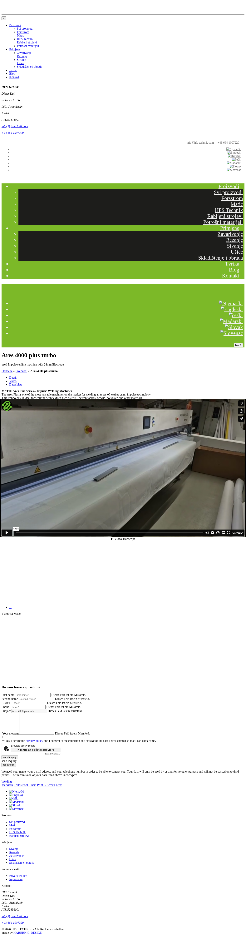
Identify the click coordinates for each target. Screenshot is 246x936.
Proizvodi (229, 186)
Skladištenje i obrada (220, 258)
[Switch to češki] (236, 159)
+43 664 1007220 (228, 142)
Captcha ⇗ (53, 754)
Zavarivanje (230, 234)
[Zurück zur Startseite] (28, 143)
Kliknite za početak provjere (35, 749)
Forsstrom (232, 198)
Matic (237, 204)
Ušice (237, 252)
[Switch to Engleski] (234, 152)
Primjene (229, 228)
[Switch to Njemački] (233, 149)
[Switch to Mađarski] (234, 163)
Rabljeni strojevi (225, 216)
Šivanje (235, 246)
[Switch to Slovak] (235, 166)
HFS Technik (229, 210)
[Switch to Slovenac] (234, 169)
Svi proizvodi (228, 192)
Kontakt (230, 276)
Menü (238, 345)
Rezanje (234, 240)
